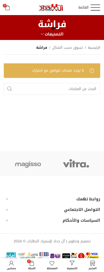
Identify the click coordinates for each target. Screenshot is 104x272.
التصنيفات (54, 34)
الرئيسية (94, 48)
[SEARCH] (9, 89)
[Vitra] (76, 163)
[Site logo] (52, 8)
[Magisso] (28, 163)
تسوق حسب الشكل (67, 48)
